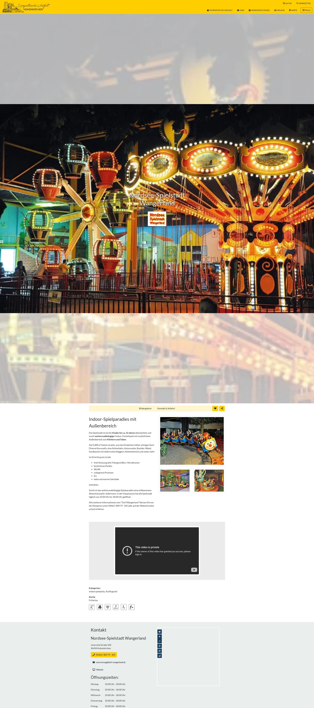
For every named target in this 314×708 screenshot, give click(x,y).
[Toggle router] (159, 656)
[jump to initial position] (159, 631)
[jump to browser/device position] (159, 646)
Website (99, 669)
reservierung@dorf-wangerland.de (110, 662)
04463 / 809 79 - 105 (105, 654)
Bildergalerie (145, 408)
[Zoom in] (159, 636)
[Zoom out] (159, 641)
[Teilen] (222, 408)
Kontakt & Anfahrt (166, 408)
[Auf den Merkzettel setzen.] (215, 408)
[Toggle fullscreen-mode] (159, 651)
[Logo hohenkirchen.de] (26, 6)
